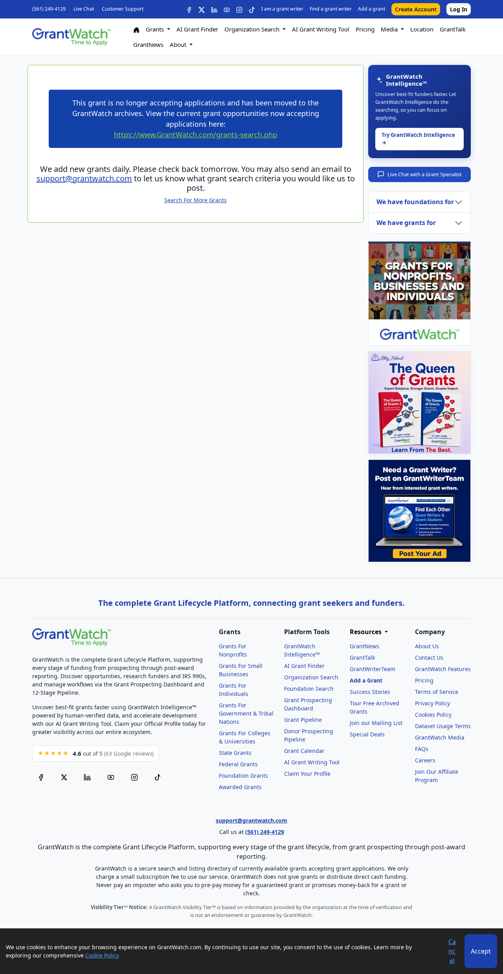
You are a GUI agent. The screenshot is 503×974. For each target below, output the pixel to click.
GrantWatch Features (443, 669)
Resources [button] (366, 632)
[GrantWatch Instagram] (239, 9)
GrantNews (148, 44)
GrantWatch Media (439, 737)
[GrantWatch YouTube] (227, 9)
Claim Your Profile (307, 773)
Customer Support (122, 9)
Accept (481, 951)
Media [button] (390, 29)
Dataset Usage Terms (443, 726)
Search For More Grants (195, 200)
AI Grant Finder (197, 29)
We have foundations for (415, 201)
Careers (425, 760)
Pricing (365, 29)
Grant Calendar (304, 750)
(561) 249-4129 (49, 9)
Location (421, 29)
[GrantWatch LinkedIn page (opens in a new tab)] (87, 776)
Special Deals (367, 734)
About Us (427, 646)
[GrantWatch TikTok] (252, 9)
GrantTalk (453, 29)
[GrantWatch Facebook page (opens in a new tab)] (41, 776)
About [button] (179, 44)
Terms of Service (436, 691)
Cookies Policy (433, 714)
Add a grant (371, 9)
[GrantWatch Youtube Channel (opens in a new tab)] (110, 776)
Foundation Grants (243, 775)
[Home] (136, 29)
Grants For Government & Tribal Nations (246, 713)
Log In (458, 9)
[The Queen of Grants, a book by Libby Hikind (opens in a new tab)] (419, 402)
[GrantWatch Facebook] (189, 9)
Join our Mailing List (376, 723)
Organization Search (311, 677)
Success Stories (370, 691)
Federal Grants (238, 764)
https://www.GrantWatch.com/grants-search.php (195, 134)
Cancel (452, 951)
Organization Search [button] (252, 29)
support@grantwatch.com (84, 178)
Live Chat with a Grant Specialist (424, 174)
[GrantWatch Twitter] (201, 9)
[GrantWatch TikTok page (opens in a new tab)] (157, 776)
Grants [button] (155, 29)
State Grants (235, 752)
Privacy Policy (432, 703)
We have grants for (406, 222)
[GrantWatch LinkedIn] (214, 9)
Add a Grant (366, 680)
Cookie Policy (102, 955)
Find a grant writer (331, 9)
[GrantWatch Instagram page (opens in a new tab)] (134, 776)
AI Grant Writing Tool (320, 29)
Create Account (416, 9)
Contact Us (429, 657)
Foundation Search (309, 688)
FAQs (421, 749)
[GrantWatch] (71, 37)
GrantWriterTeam (372, 669)
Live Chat (83, 9)
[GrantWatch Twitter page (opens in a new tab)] (64, 776)
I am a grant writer (282, 9)
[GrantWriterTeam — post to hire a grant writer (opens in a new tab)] (419, 510)
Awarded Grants (240, 787)
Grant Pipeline (303, 719)
